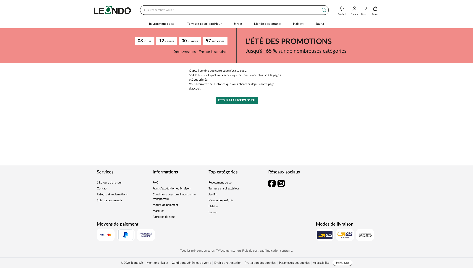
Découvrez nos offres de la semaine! (200, 52)
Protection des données (260, 262)
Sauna (320, 23)
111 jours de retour (109, 182)
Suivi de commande (109, 200)
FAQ (156, 182)
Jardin (238, 23)
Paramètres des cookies (294, 262)
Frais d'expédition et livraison (172, 188)
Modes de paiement (165, 204)
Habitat (298, 23)
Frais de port (250, 250)
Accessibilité (321, 262)
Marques (158, 210)
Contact (102, 188)
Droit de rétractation (227, 262)
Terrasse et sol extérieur (204, 23)
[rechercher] (324, 10)
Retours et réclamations (112, 194)
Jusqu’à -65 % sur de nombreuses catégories (296, 51)
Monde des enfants (267, 23)
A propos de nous (164, 216)
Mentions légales (157, 262)
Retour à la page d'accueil (236, 100)
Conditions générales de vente (191, 262)
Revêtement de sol (162, 23)
